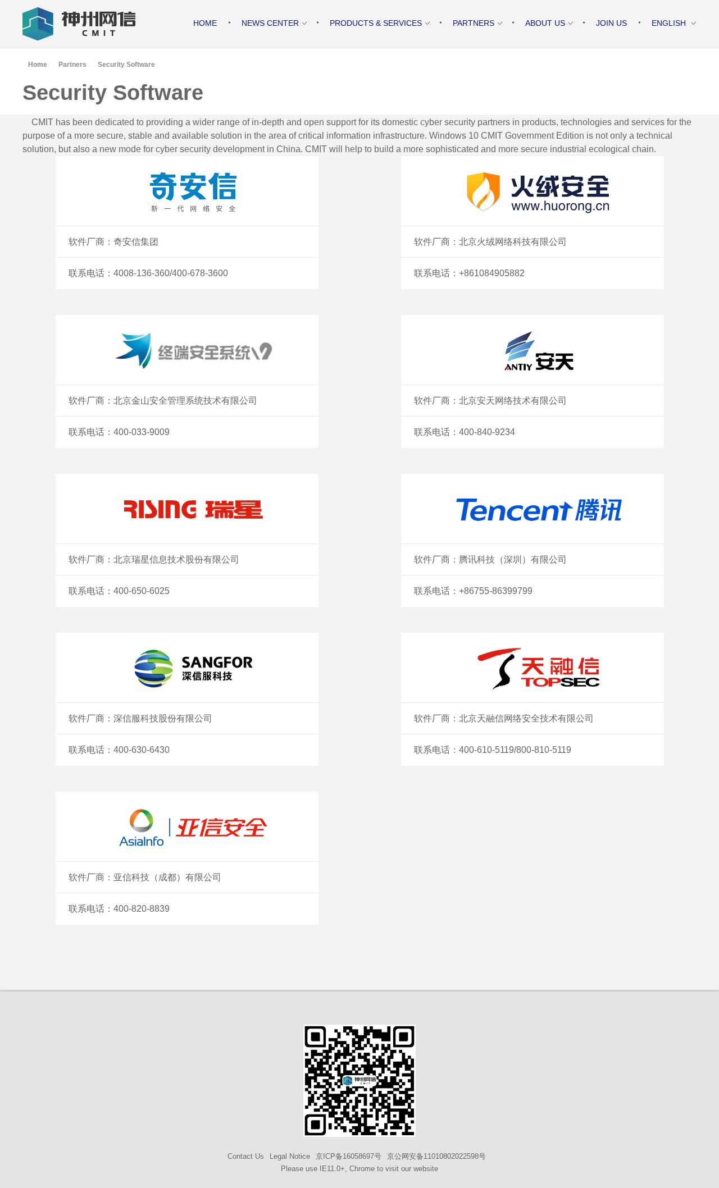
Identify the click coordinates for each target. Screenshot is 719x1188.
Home (37, 64)
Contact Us (245, 1156)
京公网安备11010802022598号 (436, 1156)
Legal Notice (290, 1156)
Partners (72, 64)
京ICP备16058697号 (348, 1156)
